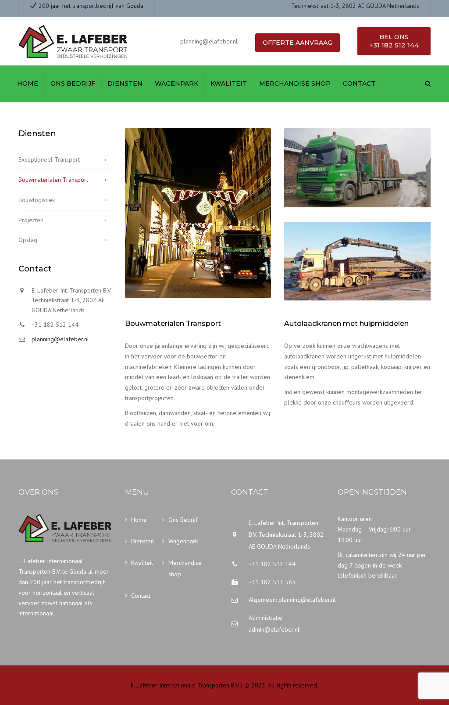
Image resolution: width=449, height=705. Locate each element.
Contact (359, 83)
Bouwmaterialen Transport (53, 180)
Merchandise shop (295, 83)
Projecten (30, 220)
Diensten (125, 83)
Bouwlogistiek (36, 200)
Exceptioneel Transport (49, 159)
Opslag (27, 240)
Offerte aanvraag (297, 43)
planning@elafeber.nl (60, 339)
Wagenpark (176, 83)
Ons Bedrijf (72, 83)
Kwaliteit (228, 83)
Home (27, 83)
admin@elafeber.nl (274, 629)
